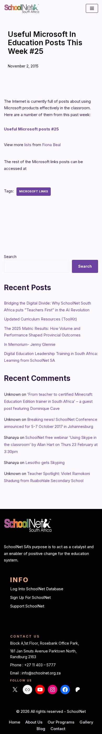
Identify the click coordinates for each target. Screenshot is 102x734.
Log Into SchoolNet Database (36, 588)
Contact (57, 728)
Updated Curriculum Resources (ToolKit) (40, 319)
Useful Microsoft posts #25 (31, 129)
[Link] (27, 689)
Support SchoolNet (27, 606)
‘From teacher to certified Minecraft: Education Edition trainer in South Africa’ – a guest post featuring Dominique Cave (48, 401)
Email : (16, 673)
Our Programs (61, 722)
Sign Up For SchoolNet (30, 597)
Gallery (86, 722)
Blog (41, 728)
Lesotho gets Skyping (45, 462)
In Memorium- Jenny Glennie (29, 344)
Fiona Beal (51, 144)
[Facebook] (65, 689)
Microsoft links (33, 191)
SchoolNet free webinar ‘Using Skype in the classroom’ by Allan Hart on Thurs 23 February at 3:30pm (51, 444)
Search (10, 256)
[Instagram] (52, 689)
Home (14, 722)
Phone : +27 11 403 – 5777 (33, 665)
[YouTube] (40, 689)
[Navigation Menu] (92, 8)
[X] (15, 689)
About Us (33, 722)
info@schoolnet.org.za (41, 673)
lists (27, 144)
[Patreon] (77, 689)
